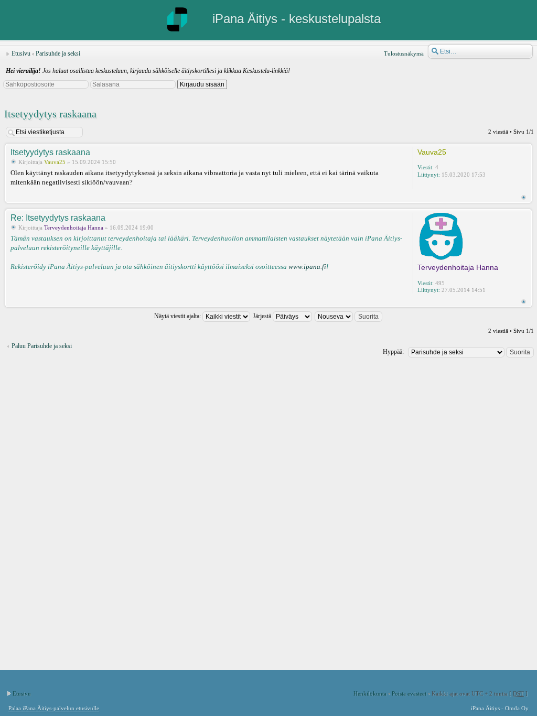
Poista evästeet (409, 693)
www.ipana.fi (307, 266)
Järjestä (263, 316)
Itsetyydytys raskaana (50, 114)
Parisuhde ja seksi (58, 53)
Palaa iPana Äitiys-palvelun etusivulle (53, 708)
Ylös (524, 197)
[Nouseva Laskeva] (349, 316)
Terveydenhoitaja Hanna (73, 227)
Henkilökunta (369, 693)
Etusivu (21, 53)
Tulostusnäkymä (404, 53)
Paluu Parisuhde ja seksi (42, 346)
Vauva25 (55, 162)
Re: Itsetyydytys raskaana (57, 217)
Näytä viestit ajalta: (178, 316)
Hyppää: (393, 351)
